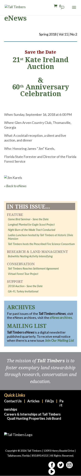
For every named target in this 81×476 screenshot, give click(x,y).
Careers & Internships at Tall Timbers (32, 414)
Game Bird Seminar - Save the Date (28, 219)
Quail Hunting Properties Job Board (34, 418)
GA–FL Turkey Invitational (23, 291)
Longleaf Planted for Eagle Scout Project (31, 224)
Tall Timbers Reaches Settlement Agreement (33, 268)
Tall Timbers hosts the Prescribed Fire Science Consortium (41, 244)
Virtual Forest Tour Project (23, 273)
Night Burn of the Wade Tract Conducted (31, 229)
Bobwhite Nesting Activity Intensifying (30, 256)
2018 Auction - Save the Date (25, 286)
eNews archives (61, 317)
